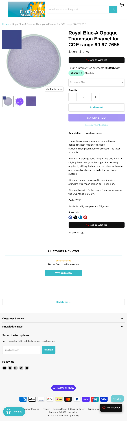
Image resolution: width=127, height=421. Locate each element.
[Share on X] (75, 217)
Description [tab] (74, 133)
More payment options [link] (96, 125)
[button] (8, 101)
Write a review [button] (63, 272)
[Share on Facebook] (70, 217)
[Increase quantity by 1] (95, 97)
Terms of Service (96, 409)
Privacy (46, 409)
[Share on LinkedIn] (80, 217)
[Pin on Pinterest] (85, 217)
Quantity (72, 90)
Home (5, 24)
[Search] (113, 9)
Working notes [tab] (94, 133)
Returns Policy (60, 409)
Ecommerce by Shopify (68, 415)
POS (50, 415)
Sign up (48, 349)
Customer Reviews (30, 409)
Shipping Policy (77, 409)
